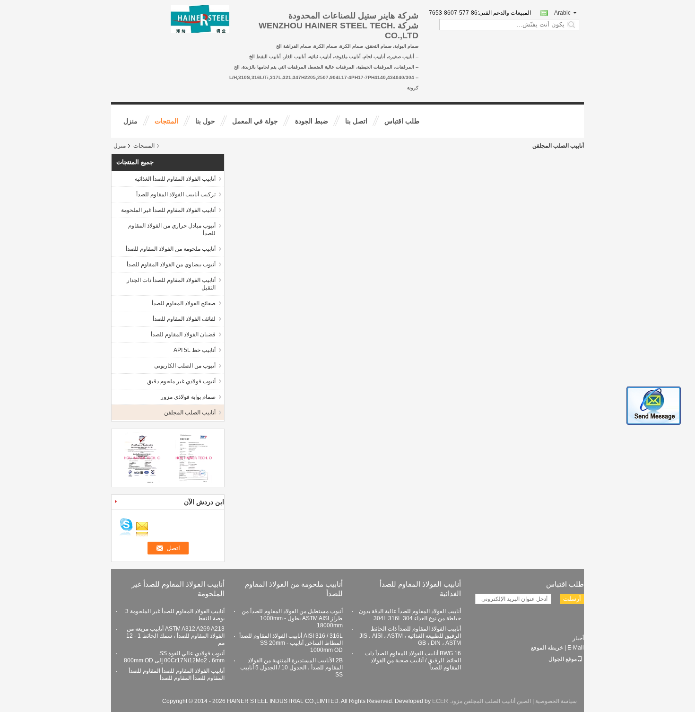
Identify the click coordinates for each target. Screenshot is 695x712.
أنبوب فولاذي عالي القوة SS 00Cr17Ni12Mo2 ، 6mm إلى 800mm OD (174, 657)
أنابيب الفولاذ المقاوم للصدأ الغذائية (175, 179)
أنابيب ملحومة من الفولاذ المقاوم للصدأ (171, 249)
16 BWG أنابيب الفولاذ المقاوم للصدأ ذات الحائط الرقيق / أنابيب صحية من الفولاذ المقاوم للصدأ (413, 660)
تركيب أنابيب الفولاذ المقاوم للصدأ (176, 194)
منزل (130, 121)
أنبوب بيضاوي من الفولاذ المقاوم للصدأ (171, 264)
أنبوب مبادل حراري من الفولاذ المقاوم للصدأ (172, 229)
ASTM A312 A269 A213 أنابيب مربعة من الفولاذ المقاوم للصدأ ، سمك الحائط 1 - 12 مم (175, 635)
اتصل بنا (356, 121)
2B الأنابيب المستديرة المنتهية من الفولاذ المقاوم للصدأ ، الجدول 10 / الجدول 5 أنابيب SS (291, 667)
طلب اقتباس (401, 121)
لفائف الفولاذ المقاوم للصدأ (184, 319)
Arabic (562, 12)
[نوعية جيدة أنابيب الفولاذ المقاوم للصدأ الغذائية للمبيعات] (142, 457)
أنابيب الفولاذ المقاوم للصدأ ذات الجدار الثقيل (171, 284)
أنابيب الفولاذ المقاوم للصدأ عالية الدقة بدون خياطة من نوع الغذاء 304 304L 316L (410, 615)
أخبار (578, 638)
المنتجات (166, 121)
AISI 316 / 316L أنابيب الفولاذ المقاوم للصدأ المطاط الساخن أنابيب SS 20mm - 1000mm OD (291, 643)
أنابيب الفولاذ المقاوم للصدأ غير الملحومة (168, 210)
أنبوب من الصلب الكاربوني (185, 365)
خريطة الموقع (547, 647)
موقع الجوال (562, 659)
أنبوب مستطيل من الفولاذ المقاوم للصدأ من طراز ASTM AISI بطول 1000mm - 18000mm (292, 618)
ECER (440, 701)
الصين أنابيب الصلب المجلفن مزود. (489, 701)
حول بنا (205, 121)
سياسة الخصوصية (556, 701)
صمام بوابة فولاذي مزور (188, 397)
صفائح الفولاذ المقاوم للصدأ (184, 303)
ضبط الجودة (311, 121)
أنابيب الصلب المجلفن (190, 412)
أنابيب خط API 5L (195, 350)
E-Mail (575, 647)
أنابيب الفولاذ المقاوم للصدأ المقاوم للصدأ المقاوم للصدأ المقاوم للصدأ (177, 674)
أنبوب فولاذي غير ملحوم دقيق (181, 381)
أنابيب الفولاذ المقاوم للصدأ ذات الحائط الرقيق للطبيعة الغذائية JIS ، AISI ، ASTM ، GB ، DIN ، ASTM (410, 635)
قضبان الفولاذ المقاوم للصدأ (183, 334)
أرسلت (572, 598)
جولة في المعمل (255, 121)
